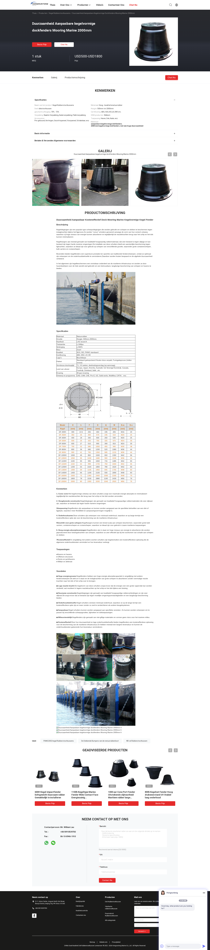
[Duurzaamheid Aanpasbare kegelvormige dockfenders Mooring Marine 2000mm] (153, 42)
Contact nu (107, 880)
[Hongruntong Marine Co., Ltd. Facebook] (34, 916)
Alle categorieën (110, 920)
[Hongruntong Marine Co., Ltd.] (39, 4)
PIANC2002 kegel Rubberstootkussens (59, 741)
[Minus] (203, 892)
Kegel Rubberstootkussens (59, 13)
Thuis (34, 13)
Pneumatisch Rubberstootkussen (111, 915)
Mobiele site (103, 942)
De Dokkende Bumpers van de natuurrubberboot (100, 741)
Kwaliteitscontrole (82, 910)
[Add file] (162, 946)
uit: (101, 855)
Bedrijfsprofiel (80, 901)
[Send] (204, 946)
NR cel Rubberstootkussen (136, 741)
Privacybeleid (116, 942)
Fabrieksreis (80, 906)
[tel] (60, 843)
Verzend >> (142, 931)
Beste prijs (42, 44)
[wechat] (53, 843)
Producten (43, 13)
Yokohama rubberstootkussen (111, 908)
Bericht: (103, 826)
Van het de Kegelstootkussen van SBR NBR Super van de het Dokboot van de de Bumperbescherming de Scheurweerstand (160, 797)
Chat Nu (64, 44)
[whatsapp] (46, 843)
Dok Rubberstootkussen (113, 902)
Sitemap (92, 942)
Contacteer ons (81, 915)
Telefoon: (104, 867)
